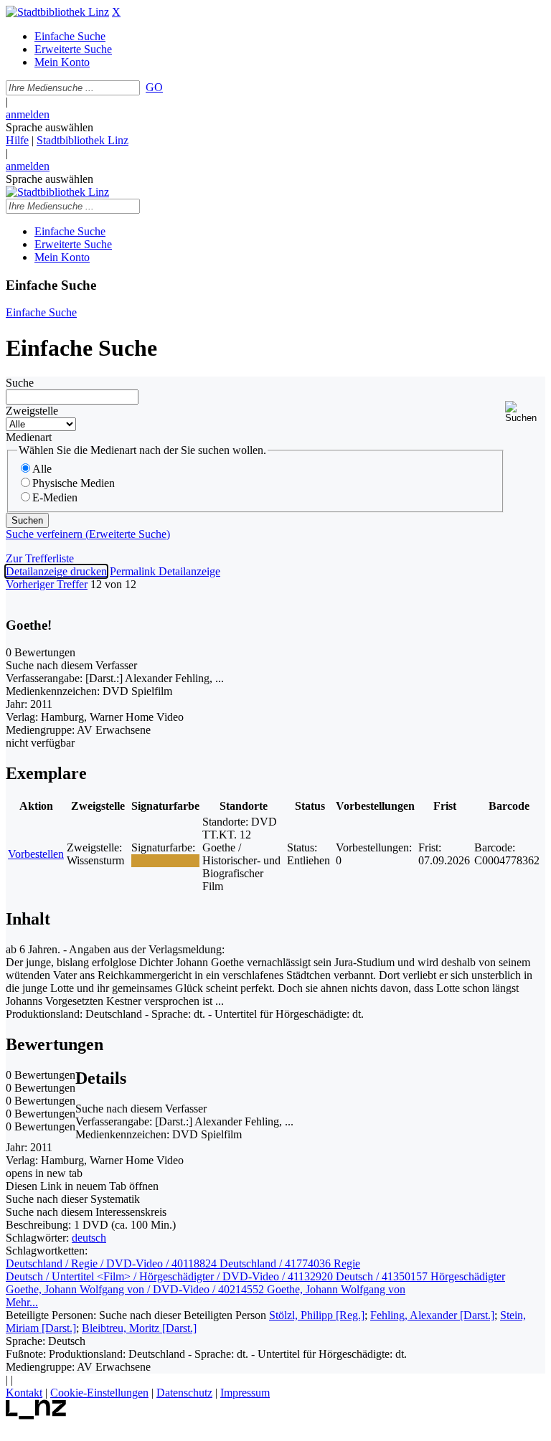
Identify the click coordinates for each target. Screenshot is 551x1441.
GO (154, 87)
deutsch (89, 1238)
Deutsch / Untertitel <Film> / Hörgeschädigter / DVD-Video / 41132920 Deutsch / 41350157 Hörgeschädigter (255, 1276)
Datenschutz (184, 1392)
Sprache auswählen (49, 127)
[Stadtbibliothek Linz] (57, 12)
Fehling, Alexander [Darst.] (432, 1315)
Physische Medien (73, 483)
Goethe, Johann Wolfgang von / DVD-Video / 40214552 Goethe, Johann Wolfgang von (205, 1289)
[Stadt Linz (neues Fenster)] (36, 1415)
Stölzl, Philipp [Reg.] (316, 1315)
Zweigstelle (32, 411)
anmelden (28, 114)
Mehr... (22, 1302)
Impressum (245, 1392)
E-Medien (54, 497)
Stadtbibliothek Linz (82, 140)
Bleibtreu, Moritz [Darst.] (139, 1328)
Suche (20, 383)
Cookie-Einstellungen (99, 1392)
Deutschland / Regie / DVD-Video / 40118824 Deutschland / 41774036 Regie (183, 1263)
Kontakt (24, 1392)
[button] (525, 412)
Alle (42, 469)
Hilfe (17, 140)
